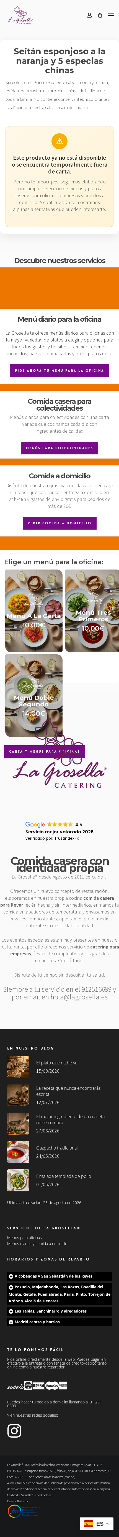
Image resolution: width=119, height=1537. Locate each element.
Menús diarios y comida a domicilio (37, 1244)
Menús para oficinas (24, 1238)
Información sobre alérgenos (91, 1489)
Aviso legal (14, 1483)
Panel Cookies (42, 1495)
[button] (111, 15)
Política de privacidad (35, 1483)
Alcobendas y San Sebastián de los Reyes (53, 1276)
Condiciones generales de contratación (46, 1489)
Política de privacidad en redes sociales (74, 1483)
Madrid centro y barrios (37, 1321)
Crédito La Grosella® (20, 1495)
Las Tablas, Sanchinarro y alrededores (51, 1311)
